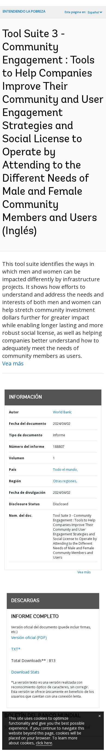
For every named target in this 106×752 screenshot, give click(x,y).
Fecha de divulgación (27, 492)
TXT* (15, 649)
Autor (14, 412)
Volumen (16, 458)
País (12, 469)
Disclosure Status (24, 504)
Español (93, 12)
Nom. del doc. (21, 515)
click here (44, 742)
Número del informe (26, 446)
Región (15, 481)
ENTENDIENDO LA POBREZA (24, 11)
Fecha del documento (27, 423)
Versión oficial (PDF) (29, 637)
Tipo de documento (25, 435)
